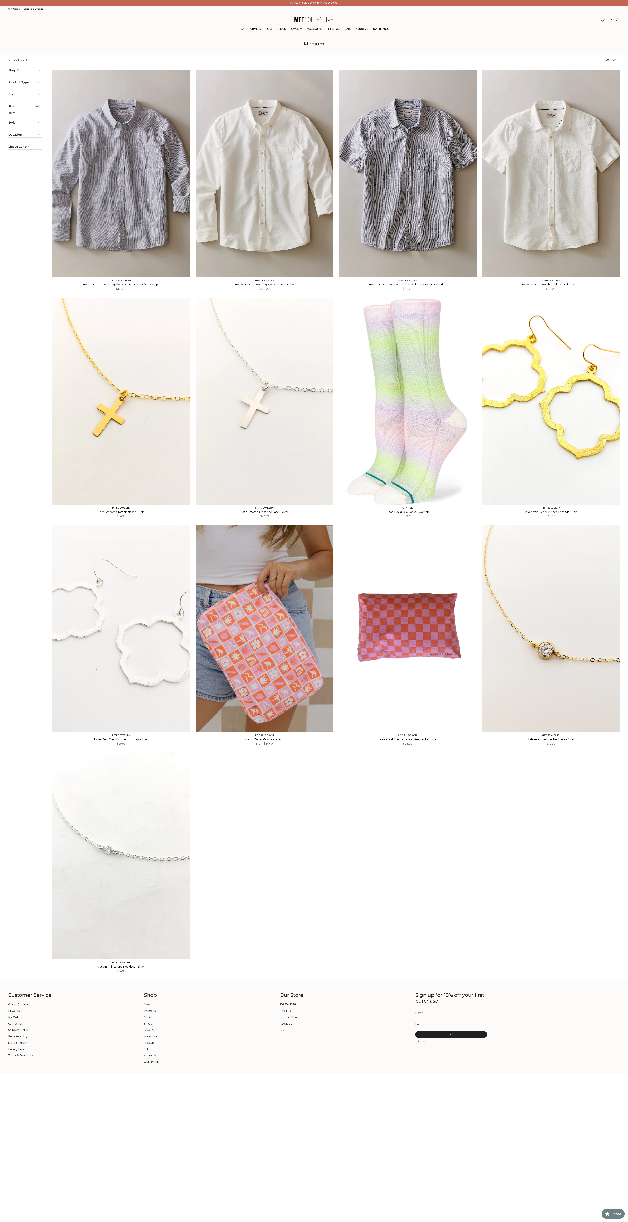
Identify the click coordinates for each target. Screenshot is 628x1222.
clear (37, 106)
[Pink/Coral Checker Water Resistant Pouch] (408, 628)
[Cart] (618, 20)
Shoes (148, 1023)
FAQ (282, 1030)
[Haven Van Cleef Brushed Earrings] (551, 401)
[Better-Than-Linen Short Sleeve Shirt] (408, 173)
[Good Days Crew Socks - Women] (408, 401)
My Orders (15, 1017)
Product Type (18, 82)
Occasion (15, 134)
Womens (150, 1010)
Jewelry (149, 1030)
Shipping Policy (18, 1030)
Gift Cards (14, 8)
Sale (146, 1049)
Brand (12, 94)
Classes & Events (33, 8)
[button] (241, 29)
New (147, 1004)
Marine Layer (121, 280)
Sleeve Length (19, 147)
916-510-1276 (288, 1004)
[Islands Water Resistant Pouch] (265, 628)
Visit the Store (289, 1017)
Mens (147, 1017)
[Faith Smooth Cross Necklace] (121, 401)
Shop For (15, 70)
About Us (150, 1055)
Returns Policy (17, 1036)
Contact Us (15, 1023)
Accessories (151, 1036)
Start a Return (17, 1042)
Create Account (18, 1004)
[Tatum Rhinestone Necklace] (551, 628)
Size (11, 106)
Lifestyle (149, 1042)
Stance (407, 507)
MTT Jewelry (121, 507)
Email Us (285, 1010)
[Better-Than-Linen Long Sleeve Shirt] (121, 173)
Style (12, 122)
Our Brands (151, 1061)
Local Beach (264, 735)
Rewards (14, 1010)
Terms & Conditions (20, 1055)
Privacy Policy (17, 1049)
